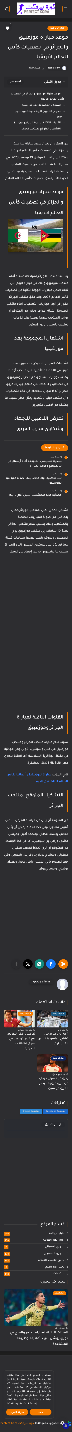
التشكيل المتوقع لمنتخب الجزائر (41, 129)
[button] (51, 964)
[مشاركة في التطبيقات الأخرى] (16, 964)
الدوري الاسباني (35, 1246)
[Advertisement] (36, 600)
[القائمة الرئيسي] (65, 9)
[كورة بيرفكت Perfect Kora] (36, 9)
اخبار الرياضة (57, 28)
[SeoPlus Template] (69, 1423)
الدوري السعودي (35, 1253)
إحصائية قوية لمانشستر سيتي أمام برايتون (35, 495)
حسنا (40, 1412)
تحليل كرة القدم (35, 1267)
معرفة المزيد (17, 1412)
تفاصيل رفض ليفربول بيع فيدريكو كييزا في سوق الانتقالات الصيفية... (21, 1042)
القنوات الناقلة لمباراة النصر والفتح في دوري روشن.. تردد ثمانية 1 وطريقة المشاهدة (39, 1338)
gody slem (54, 68)
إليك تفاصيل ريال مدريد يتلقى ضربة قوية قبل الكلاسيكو (33, 481)
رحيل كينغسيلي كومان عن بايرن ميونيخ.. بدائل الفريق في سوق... (53, 1083)
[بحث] (7, 9)
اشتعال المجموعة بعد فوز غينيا (41, 105)
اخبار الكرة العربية (35, 1240)
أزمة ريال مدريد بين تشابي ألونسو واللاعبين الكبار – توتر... (53, 1039)
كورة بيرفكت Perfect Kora (17, 1423)
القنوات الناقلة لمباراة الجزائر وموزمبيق (37, 122)
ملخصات (35, 1273)
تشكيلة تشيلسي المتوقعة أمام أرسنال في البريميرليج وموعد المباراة (34, 464)
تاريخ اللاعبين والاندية (35, 1260)
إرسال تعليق (53, 1124)
